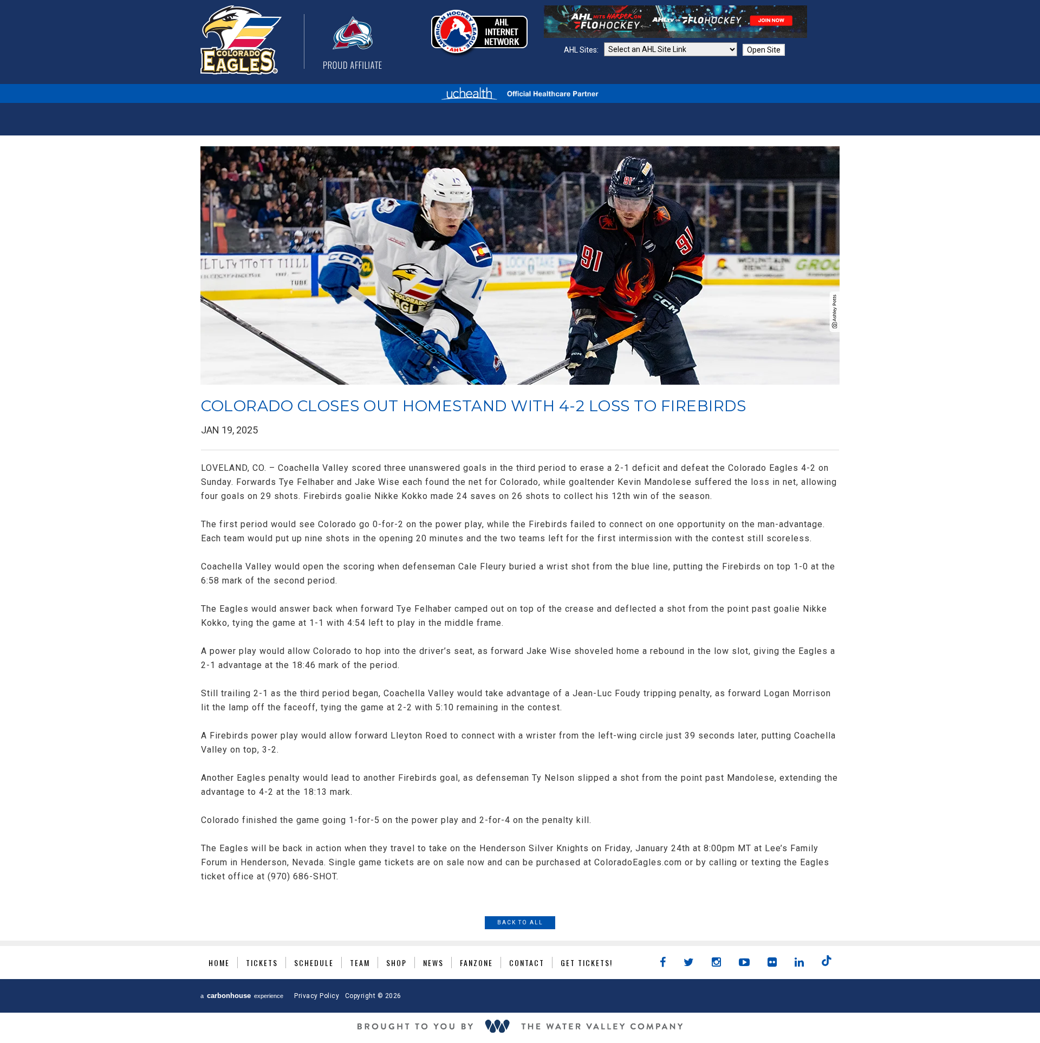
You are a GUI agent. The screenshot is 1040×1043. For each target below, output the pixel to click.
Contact (526, 962)
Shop (396, 962)
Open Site (764, 50)
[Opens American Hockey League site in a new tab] (479, 33)
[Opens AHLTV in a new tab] (675, 35)
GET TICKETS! (587, 962)
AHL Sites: (582, 50)
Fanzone (476, 962)
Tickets (262, 962)
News (433, 962)
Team (360, 962)
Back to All (520, 922)
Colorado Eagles (291, 40)
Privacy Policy (316, 996)
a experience (241, 996)
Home (219, 962)
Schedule (314, 962)
